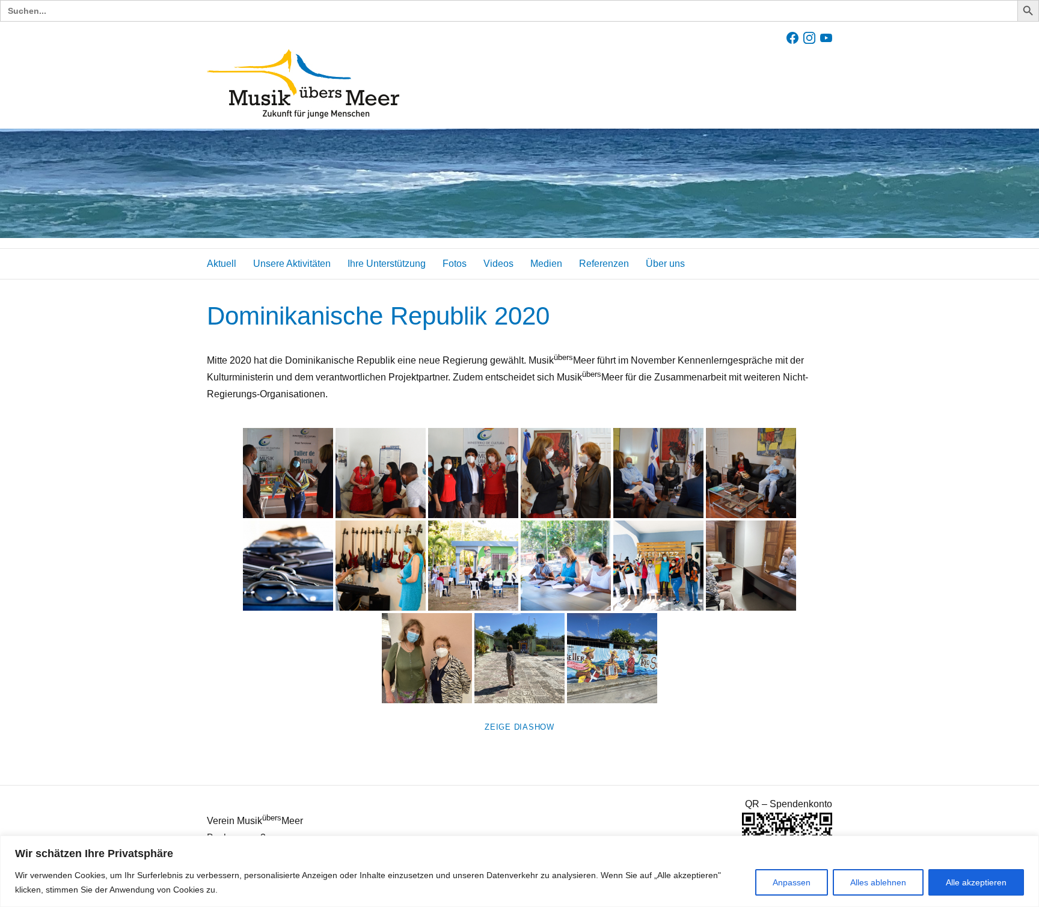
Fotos (455, 263)
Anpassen (792, 882)
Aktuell (221, 263)
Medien (546, 263)
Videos (498, 263)
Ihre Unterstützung (387, 263)
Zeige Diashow (519, 726)
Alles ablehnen (878, 882)
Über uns (665, 263)
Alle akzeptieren (976, 882)
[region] (519, 871)
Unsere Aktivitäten (292, 263)
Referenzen (604, 263)
